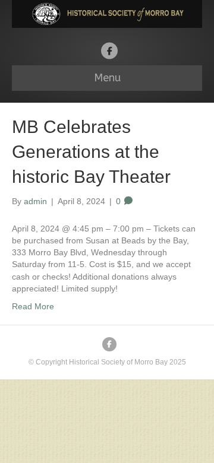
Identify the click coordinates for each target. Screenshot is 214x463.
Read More (33, 306)
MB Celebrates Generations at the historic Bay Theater (91, 151)
